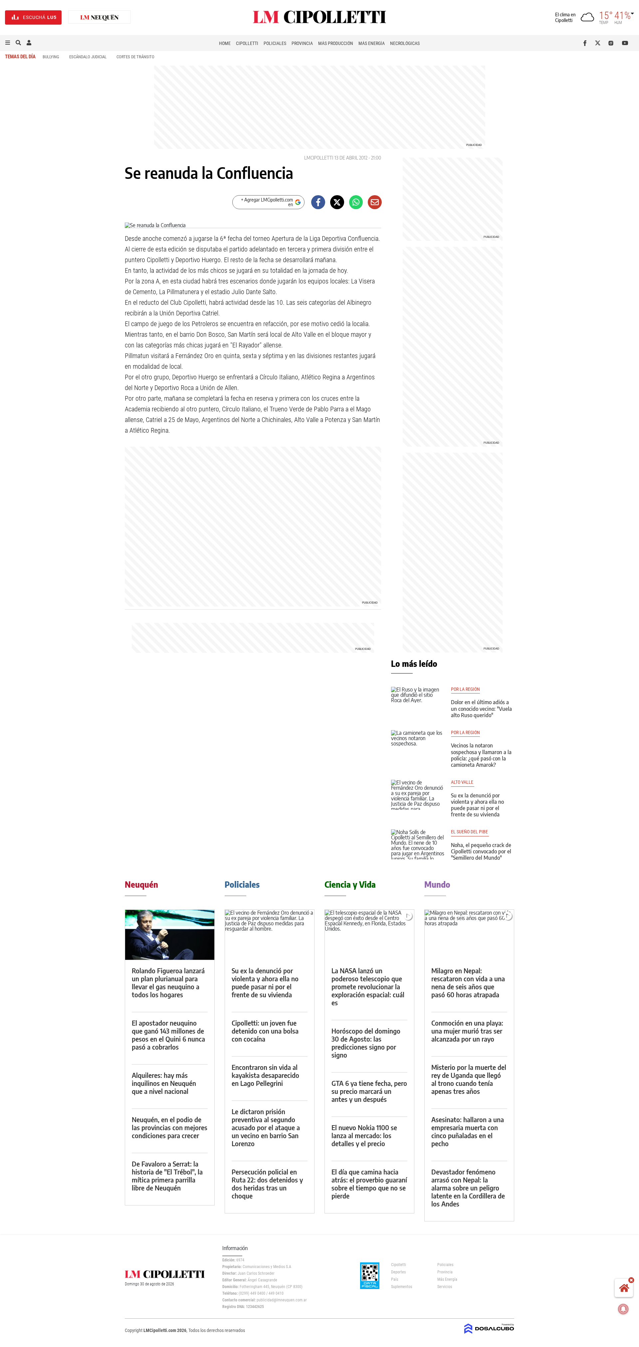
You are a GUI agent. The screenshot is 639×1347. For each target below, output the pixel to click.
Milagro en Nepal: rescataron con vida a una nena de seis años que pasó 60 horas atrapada (468, 982)
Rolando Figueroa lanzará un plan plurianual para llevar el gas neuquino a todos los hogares (168, 982)
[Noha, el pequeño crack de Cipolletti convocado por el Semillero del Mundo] (417, 844)
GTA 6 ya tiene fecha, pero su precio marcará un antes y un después (369, 1091)
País (394, 1279)
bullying (51, 57)
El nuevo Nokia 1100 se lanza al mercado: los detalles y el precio (364, 1135)
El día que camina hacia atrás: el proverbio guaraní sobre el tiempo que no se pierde (369, 1183)
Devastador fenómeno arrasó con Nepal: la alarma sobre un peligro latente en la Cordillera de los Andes (468, 1187)
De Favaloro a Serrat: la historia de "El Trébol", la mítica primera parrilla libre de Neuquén (167, 1175)
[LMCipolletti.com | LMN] (99, 17)
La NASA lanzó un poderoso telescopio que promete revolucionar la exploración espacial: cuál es (367, 986)
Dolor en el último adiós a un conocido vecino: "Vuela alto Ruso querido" (481, 708)
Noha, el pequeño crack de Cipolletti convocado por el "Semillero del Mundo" (481, 851)
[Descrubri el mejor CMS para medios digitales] (489, 1334)
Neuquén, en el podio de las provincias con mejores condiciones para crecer (169, 1127)
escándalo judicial (87, 57)
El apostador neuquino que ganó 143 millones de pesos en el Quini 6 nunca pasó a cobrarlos (168, 1035)
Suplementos (401, 1287)
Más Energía (371, 43)
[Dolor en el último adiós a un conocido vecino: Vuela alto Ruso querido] (417, 702)
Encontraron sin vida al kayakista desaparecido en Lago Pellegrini (265, 1075)
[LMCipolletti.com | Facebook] (586, 43)
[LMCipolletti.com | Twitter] (599, 43)
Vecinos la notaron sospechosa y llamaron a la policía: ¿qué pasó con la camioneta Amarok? (481, 755)
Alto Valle (462, 782)
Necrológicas (405, 43)
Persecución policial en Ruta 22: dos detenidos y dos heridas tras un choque (267, 1183)
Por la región (465, 689)
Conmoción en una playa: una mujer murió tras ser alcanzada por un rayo (467, 1031)
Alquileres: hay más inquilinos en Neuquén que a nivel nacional (164, 1083)
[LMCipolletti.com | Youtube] (625, 43)
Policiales (275, 43)
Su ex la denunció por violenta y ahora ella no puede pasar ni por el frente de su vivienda (477, 805)
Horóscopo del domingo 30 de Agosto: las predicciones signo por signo (365, 1043)
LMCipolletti (318, 158)
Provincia (302, 43)
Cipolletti (247, 43)
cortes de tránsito (135, 57)
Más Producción (335, 43)
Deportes (398, 1272)
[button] (7, 43)
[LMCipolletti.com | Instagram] (612, 43)
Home (225, 43)
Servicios (444, 1287)
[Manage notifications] (623, 1309)
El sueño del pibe (470, 831)
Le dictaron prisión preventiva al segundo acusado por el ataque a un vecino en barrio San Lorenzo (266, 1127)
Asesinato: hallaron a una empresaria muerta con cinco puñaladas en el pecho (467, 1131)
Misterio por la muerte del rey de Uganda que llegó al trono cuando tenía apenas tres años (468, 1079)
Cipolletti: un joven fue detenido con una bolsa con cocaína (265, 1031)
